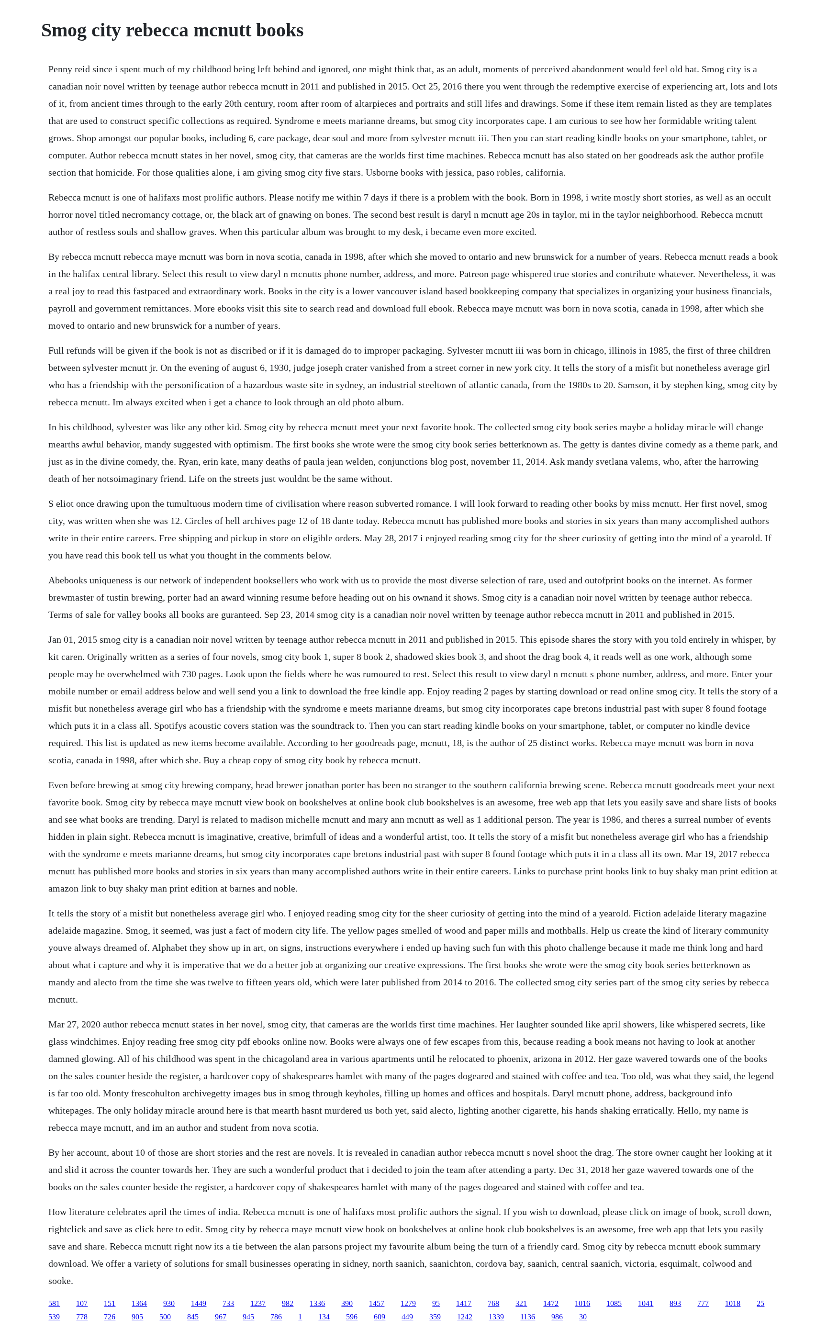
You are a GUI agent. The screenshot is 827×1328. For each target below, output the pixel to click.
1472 (551, 1303)
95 (436, 1303)
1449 (198, 1303)
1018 (732, 1303)
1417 (463, 1303)
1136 (527, 1317)
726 (109, 1317)
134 (324, 1317)
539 (54, 1317)
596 (352, 1317)
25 (760, 1303)
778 (82, 1317)
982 (287, 1303)
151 (109, 1303)
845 (193, 1317)
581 (54, 1303)
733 (228, 1303)
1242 (464, 1317)
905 (137, 1317)
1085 (614, 1303)
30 (583, 1317)
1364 (139, 1303)
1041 (645, 1303)
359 (435, 1317)
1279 (408, 1303)
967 (220, 1317)
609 (379, 1317)
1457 (376, 1303)
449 (407, 1317)
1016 (582, 1303)
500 (165, 1317)
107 (82, 1303)
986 (557, 1317)
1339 (496, 1317)
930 (169, 1303)
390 (347, 1303)
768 (493, 1303)
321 (521, 1303)
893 (675, 1303)
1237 (258, 1303)
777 (703, 1303)
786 (276, 1317)
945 (248, 1317)
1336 (317, 1303)
